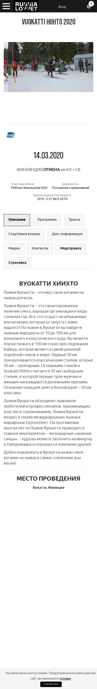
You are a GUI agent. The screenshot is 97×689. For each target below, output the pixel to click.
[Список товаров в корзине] (90, 6)
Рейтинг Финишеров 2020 (29, 188)
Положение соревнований (70, 188)
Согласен (51, 684)
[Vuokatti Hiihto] (48, 90)
